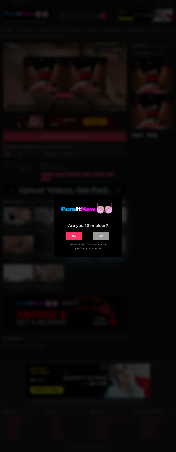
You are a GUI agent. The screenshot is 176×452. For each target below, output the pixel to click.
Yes (74, 236)
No (101, 236)
